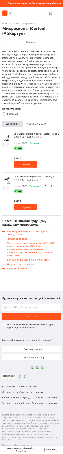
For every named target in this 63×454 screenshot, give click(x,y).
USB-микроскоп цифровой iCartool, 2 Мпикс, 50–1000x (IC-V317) (34, 178)
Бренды (27, 397)
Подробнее (21, 451)
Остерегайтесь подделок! (44, 403)
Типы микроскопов (17, 238)
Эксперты (7, 403)
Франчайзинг (22, 403)
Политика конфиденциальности (17, 445)
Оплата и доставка (27, 386)
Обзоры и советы (11, 397)
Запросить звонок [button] (33, 349)
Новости (39, 392)
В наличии (12, 113)
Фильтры (31, 42)
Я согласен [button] (51, 449)
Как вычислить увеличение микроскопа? (28, 259)
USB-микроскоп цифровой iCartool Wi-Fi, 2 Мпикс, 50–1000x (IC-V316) (36, 135)
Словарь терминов (17, 268)
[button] (25, 164)
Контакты (52, 397)
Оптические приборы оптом (17, 392)
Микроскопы (28, 23)
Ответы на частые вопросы (21, 264)
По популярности (11, 108)
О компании (8, 386)
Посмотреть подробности (46, 3)
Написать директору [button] (33, 357)
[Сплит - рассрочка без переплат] (18, 148)
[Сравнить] (7, 145)
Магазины (38, 397)
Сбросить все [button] (13, 123)
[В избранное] (4, 145)
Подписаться (31, 316)
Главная (6, 23)
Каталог (16, 23)
